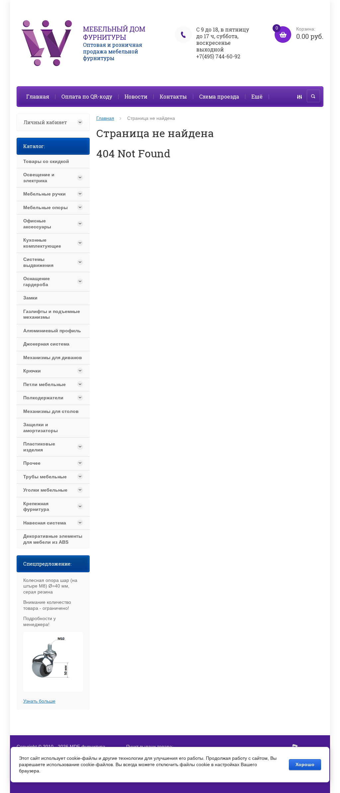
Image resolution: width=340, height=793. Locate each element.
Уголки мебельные (45, 490)
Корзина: (299, 33)
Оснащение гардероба (36, 281)
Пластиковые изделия (39, 446)
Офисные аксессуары (37, 223)
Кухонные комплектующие (42, 243)
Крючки (32, 370)
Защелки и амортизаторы (40, 427)
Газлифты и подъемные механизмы (51, 314)
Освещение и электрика (38, 177)
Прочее (32, 463)
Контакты (173, 96)
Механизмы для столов (51, 411)
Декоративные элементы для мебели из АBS (52, 539)
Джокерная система (46, 344)
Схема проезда (219, 96)
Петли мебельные (44, 384)
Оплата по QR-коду (86, 96)
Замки (30, 297)
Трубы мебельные (45, 476)
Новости (136, 96)
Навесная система (44, 522)
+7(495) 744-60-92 (218, 56)
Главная (37, 96)
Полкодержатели (43, 397)
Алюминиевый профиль (52, 330)
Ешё (257, 96)
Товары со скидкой (46, 161)
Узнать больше (39, 701)
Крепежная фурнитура (36, 506)
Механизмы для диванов (52, 357)
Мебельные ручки (44, 194)
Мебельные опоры (45, 207)
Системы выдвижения (38, 262)
